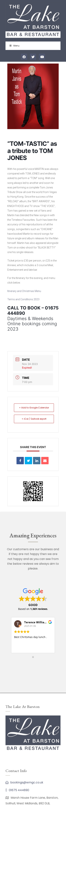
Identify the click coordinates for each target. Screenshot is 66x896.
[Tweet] (28, 460)
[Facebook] (24, 57)
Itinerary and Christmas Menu (24, 291)
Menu (16, 45)
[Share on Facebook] (20, 460)
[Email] (45, 460)
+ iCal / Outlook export (34, 418)
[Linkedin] (36, 460)
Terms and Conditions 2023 (23, 299)
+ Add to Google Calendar (34, 407)
